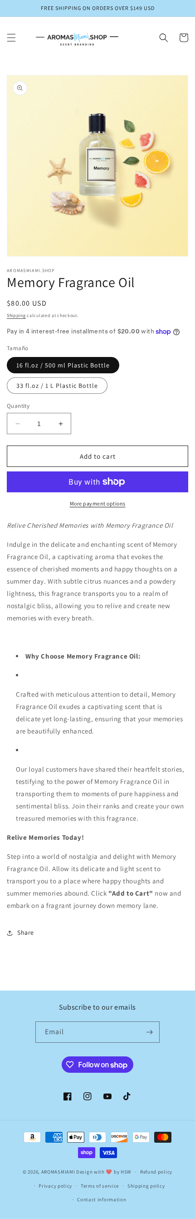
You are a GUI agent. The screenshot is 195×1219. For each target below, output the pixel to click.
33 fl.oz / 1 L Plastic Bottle (57, 386)
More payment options (98, 503)
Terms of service (100, 1186)
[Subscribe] (149, 1032)
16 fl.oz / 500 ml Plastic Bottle (63, 365)
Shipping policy (146, 1186)
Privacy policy (55, 1186)
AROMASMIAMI (58, 1172)
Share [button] (25, 932)
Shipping (16, 315)
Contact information (101, 1199)
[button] (11, 38)
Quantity (18, 406)
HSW (126, 1172)
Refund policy (156, 1172)
